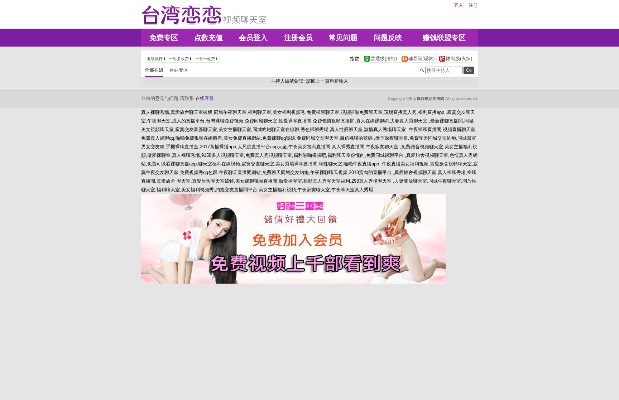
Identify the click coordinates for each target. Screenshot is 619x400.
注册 (473, 5)
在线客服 (204, 98)
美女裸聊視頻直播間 (426, 98)
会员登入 (253, 38)
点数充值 (208, 38)
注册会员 (298, 38)
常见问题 (343, 38)
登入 (458, 5)
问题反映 (388, 38)
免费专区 (163, 38)
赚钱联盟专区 (444, 38)
